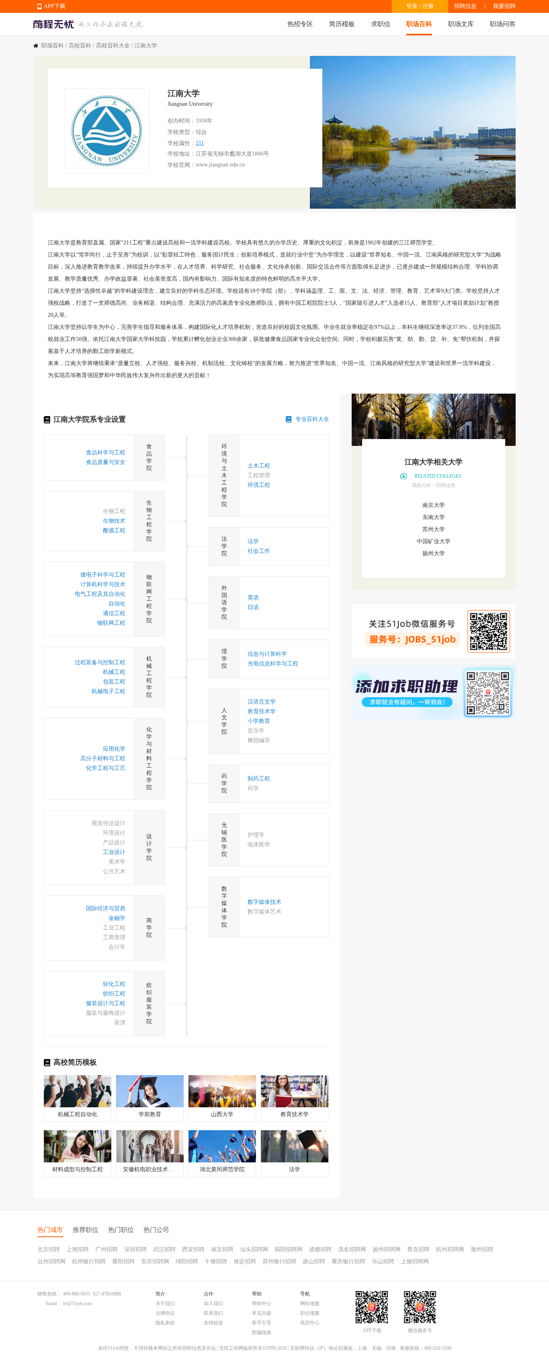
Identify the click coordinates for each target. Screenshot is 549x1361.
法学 (253, 541)
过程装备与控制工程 (100, 662)
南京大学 (433, 505)
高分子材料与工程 (102, 758)
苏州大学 (433, 529)
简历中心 (310, 1323)
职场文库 (461, 24)
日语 (253, 607)
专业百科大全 (312, 419)
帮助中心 (261, 1303)
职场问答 (503, 24)
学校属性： (182, 143)
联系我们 (213, 1313)
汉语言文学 (262, 702)
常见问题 (261, 1313)
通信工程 (114, 613)
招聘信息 (465, 6)
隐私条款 (165, 1323)
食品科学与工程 (105, 453)
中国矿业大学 (434, 541)
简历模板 (342, 24)
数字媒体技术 (264, 902)
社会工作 (259, 551)
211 (200, 143)
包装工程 (114, 682)
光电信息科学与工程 (273, 664)
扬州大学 (433, 553)
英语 (253, 598)
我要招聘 (504, 6)
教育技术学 (262, 711)
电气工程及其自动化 (100, 594)
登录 (412, 6)
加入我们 (213, 1303)
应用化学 (114, 749)
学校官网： (182, 165)
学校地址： (182, 154)
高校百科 (80, 46)
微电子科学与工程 (102, 575)
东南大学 (433, 517)
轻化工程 (114, 984)
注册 (428, 6)
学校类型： (182, 132)
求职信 (380, 24)
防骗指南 (261, 1332)
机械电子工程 (108, 691)
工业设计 (114, 852)
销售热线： (49, 1294)
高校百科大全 (113, 46)
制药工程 (259, 779)
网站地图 (310, 1303)
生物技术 (114, 521)
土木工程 (259, 466)
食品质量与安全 (105, 462)
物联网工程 (111, 623)
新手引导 (261, 1323)
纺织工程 (114, 994)
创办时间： (182, 121)
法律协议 (165, 1313)
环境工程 (259, 485)
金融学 (117, 918)
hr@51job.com (77, 1303)
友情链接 (213, 1323)
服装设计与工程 (105, 1003)
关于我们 (165, 1303)
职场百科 (419, 24)
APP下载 (55, 6)
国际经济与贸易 (105, 908)
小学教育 (259, 721)
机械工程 (114, 672)
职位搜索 (310, 1313)
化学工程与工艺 (105, 768)
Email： (53, 1303)
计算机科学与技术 (102, 584)
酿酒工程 (114, 531)
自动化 (117, 604)
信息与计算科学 (267, 654)
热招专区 (300, 24)
